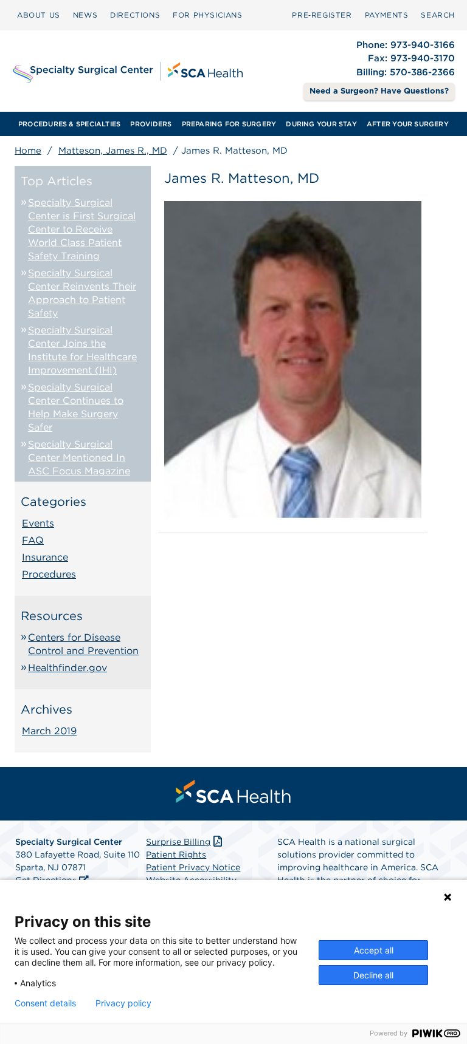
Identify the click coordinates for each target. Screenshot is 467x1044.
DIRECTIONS (135, 14)
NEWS (85, 14)
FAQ (33, 540)
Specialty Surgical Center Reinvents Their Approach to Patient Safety (82, 293)
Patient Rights (176, 854)
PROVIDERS (150, 124)
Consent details (45, 1003)
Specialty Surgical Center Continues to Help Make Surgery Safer (75, 407)
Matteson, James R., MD (112, 150)
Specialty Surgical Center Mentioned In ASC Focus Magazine (79, 457)
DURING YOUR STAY (321, 124)
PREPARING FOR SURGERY (229, 124)
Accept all (373, 950)
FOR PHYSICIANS (207, 14)
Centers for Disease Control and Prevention (83, 644)
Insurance (45, 557)
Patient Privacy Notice (193, 867)
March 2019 (49, 731)
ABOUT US (38, 14)
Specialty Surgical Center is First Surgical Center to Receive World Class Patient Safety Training (82, 229)
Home (28, 150)
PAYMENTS (387, 14)
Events (38, 523)
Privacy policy (123, 1003)
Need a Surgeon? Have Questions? (379, 90)
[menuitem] (38, 15)
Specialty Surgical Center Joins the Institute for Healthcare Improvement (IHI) (82, 350)
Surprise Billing (178, 842)
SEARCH (438, 14)
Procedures (49, 574)
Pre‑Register (321, 14)
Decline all (373, 975)
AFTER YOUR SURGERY (408, 124)
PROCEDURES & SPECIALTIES (69, 124)
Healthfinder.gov (67, 668)
